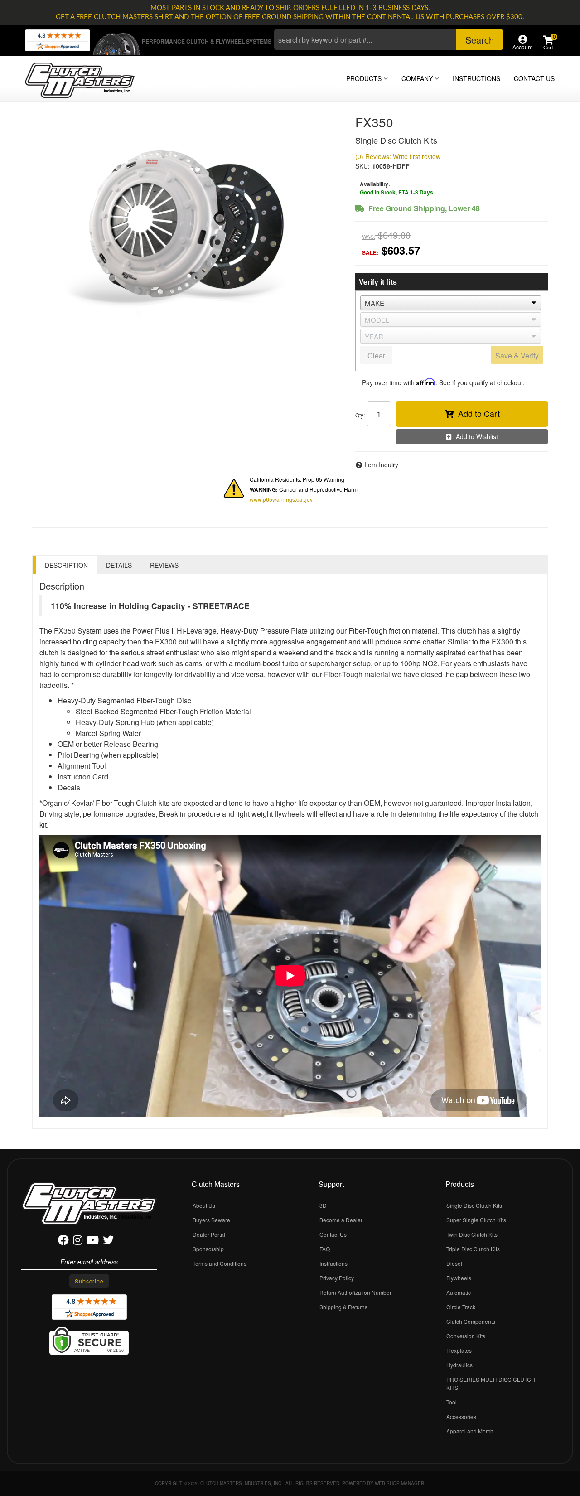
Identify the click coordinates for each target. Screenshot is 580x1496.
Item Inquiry (381, 464)
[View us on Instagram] (77, 1241)
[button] (388, 39)
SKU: (362, 165)
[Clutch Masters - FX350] (187, 224)
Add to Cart (479, 413)
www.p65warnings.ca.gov (281, 499)
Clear (376, 355)
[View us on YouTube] (93, 1241)
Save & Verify (517, 355)
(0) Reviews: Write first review (397, 156)
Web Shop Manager (399, 1483)
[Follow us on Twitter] (108, 1241)
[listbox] (450, 302)
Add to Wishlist (477, 436)
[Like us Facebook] (63, 1241)
